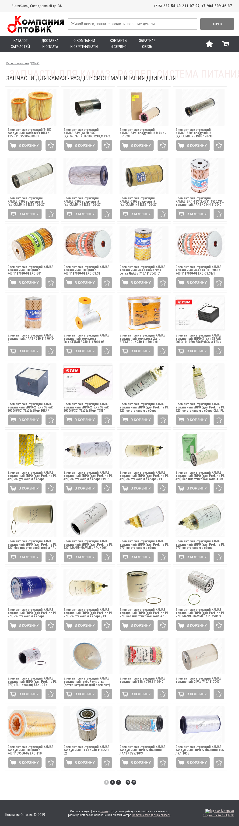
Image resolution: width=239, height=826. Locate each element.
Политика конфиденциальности (151, 815)
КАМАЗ (35, 63)
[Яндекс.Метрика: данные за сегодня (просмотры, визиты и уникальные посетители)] (219, 811)
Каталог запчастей (17, 63)
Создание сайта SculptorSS (218, 815)
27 (128, 782)
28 (134, 782)
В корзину (29, 145)
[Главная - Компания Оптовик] (35, 24)
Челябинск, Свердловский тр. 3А (37, 6)
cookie (104, 811)
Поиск (217, 24)
